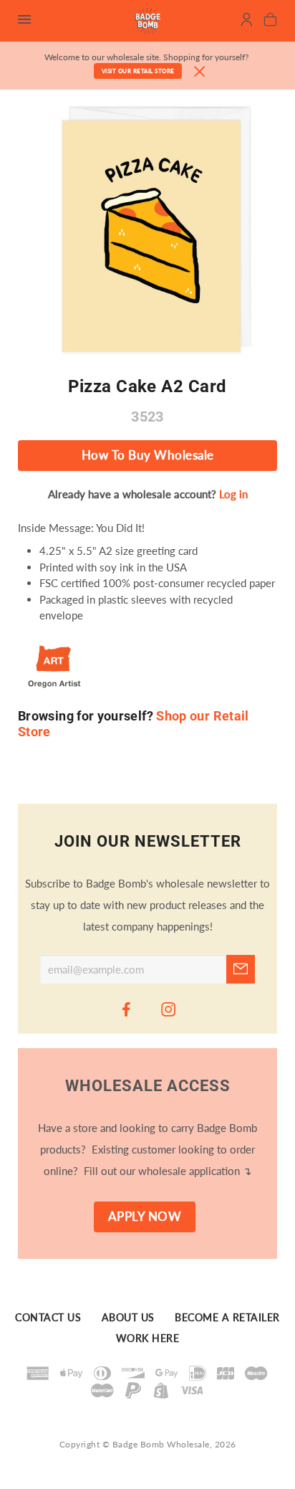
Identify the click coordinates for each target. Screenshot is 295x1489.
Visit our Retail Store (138, 71)
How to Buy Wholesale (148, 455)
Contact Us (48, 1318)
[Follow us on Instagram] (169, 1008)
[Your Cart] (270, 21)
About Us (128, 1318)
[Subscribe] (240, 969)
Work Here (148, 1338)
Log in (233, 493)
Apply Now (145, 1216)
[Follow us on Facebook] (127, 1008)
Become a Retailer (227, 1318)
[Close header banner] (199, 72)
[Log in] (246, 21)
